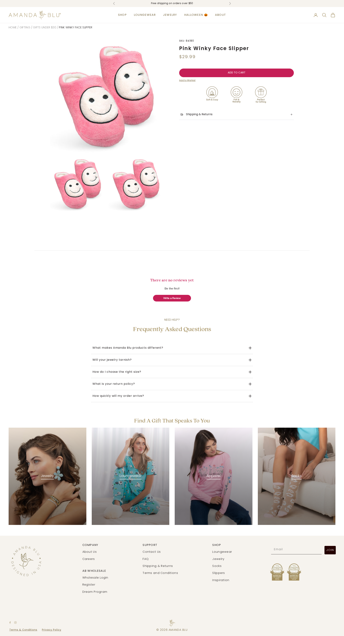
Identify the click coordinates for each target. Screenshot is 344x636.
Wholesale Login (95, 578)
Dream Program (95, 592)
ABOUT (220, 15)
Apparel (213, 476)
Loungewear (131, 476)
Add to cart (236, 73)
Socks (297, 476)
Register (88, 585)
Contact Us (152, 552)
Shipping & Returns (158, 566)
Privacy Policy (51, 630)
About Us (89, 552)
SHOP (122, 15)
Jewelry (47, 476)
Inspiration (220, 580)
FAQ (146, 559)
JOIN (330, 550)
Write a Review (172, 298)
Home (13, 27)
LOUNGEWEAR (145, 15)
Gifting (25, 27)
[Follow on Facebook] (10, 622)
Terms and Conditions (160, 573)
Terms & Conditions (23, 630)
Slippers (218, 573)
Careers (88, 559)
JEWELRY (170, 15)
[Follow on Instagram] (15, 622)
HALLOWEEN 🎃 (196, 15)
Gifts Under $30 (44, 27)
